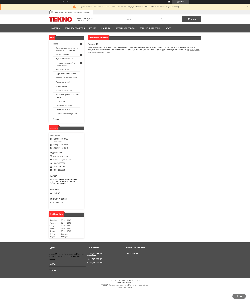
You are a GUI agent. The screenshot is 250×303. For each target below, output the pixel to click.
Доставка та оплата (125, 28)
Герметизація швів (63, 110)
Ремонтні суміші (62, 69)
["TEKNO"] (60, 19)
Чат (241, 296)
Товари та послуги (74, 28)
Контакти (105, 28)
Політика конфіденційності (139, 285)
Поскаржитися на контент (118, 285)
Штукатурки (60, 101)
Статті (168, 28)
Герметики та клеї (63, 82)
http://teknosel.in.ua (60, 156)
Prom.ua (137, 280)
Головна (55, 28)
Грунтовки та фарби (64, 105)
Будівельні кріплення (64, 59)
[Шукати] (162, 19)
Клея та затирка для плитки (67, 78)
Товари (56, 44)
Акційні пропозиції (63, 54)
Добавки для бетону (64, 90)
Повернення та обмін (150, 28)
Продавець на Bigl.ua (125, 283)
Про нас (92, 28)
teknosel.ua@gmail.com (62, 160)
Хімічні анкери (61, 86)
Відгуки (56, 119)
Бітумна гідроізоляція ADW (66, 114)
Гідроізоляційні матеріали (66, 74)
